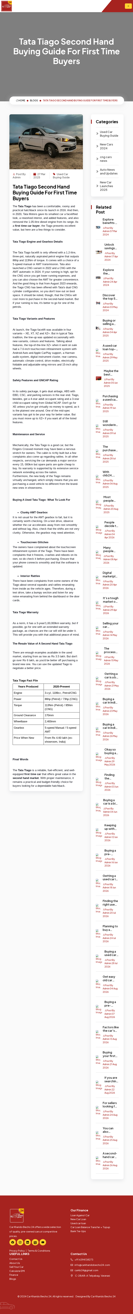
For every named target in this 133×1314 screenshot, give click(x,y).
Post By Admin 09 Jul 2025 (109, 433)
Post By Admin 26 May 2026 (110, 736)
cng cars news (106, 158)
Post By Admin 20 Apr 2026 (110, 584)
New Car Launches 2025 (106, 186)
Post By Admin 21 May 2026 (111, 685)
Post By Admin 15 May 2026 (111, 660)
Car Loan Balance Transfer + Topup (90, 1227)
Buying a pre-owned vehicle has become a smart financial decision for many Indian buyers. (111, 1003)
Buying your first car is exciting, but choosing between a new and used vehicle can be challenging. (111, 1054)
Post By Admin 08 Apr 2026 (110, 559)
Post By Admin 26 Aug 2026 (110, 1165)
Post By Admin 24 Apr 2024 (110, 281)
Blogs (12, 1278)
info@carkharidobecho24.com (92, 1264)
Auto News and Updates (109, 171)
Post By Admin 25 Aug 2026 (110, 1140)
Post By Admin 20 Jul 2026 (109, 913)
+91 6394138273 (83, 1259)
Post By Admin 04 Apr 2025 (110, 332)
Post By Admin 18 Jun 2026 (109, 887)
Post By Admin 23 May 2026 (110, 711)
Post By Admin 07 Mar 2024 (110, 231)
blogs (34, 100)
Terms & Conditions (39, 1250)
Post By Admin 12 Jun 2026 (111, 837)
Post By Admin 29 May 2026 (109, 761)
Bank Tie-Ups (78, 1231)
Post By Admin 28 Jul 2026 (110, 963)
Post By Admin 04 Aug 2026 (110, 988)
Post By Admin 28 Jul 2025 (109, 458)
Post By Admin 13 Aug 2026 (110, 1039)
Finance (13, 1274)
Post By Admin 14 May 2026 (110, 635)
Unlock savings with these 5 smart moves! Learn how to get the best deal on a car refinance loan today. (111, 246)
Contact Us (15, 1258)
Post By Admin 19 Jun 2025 (109, 408)
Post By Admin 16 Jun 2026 (111, 862)
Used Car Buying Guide (61, 176)
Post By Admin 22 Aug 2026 (109, 1089)
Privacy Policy (17, 1250)
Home (21, 100)
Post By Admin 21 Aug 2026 (110, 1064)
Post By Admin (19, 176)
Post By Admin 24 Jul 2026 (109, 938)
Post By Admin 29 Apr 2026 (110, 610)
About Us (14, 1262)
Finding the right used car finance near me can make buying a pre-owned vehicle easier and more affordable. (111, 902)
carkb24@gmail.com (86, 1270)
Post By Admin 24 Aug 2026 (110, 1114)
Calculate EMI (17, 1270)
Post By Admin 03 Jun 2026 (111, 786)
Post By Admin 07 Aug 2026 (109, 1013)
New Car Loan (78, 1219)
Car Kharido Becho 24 (103, 1296)
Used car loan (78, 1223)
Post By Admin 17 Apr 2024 (111, 256)
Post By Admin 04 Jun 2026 (110, 812)
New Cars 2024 (106, 146)
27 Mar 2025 (39, 176)
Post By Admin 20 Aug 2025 (110, 509)
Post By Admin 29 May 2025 (110, 357)
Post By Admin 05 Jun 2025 (111, 382)
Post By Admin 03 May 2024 (110, 307)
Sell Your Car (16, 1266)
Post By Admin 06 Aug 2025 (110, 483)
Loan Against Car (80, 1215)
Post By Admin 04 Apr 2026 (109, 534)
